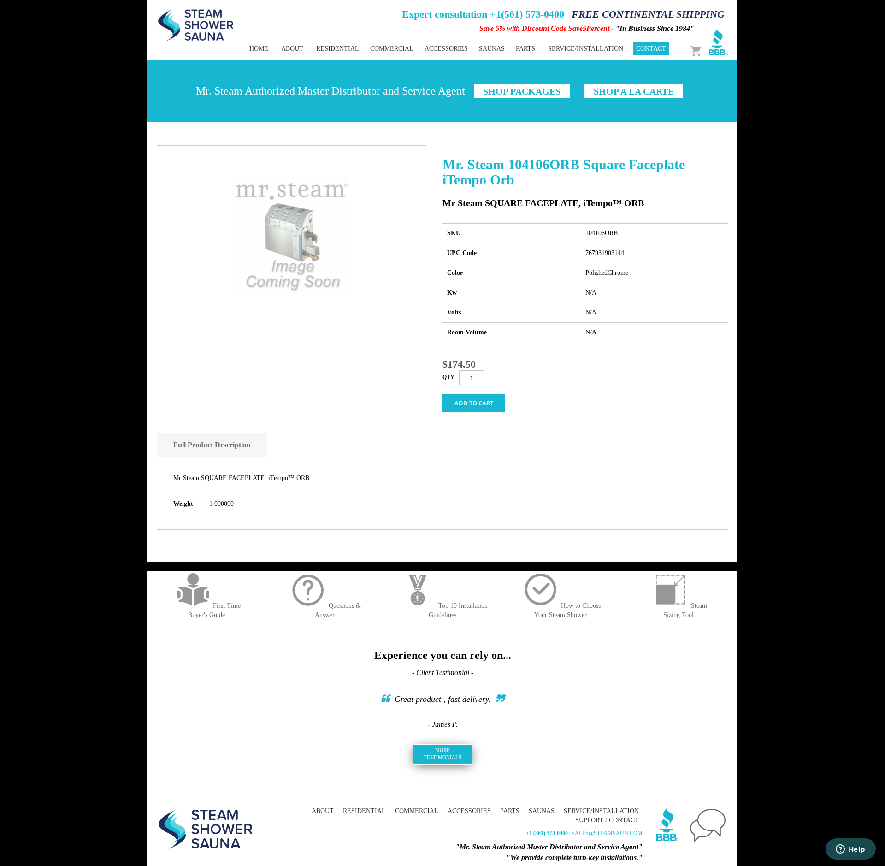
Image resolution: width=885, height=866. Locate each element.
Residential (364, 810)
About (323, 810)
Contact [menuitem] (651, 48)
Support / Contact (607, 820)
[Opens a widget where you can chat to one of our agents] (850, 849)
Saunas (542, 810)
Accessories (469, 810)
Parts (509, 810)
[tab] (212, 445)
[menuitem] (337, 48)
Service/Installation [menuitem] (585, 48)
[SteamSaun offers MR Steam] (196, 24)
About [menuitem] (292, 48)
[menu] (410, 48)
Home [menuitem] (258, 48)
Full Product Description (212, 445)
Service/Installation (601, 810)
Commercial (416, 810)
